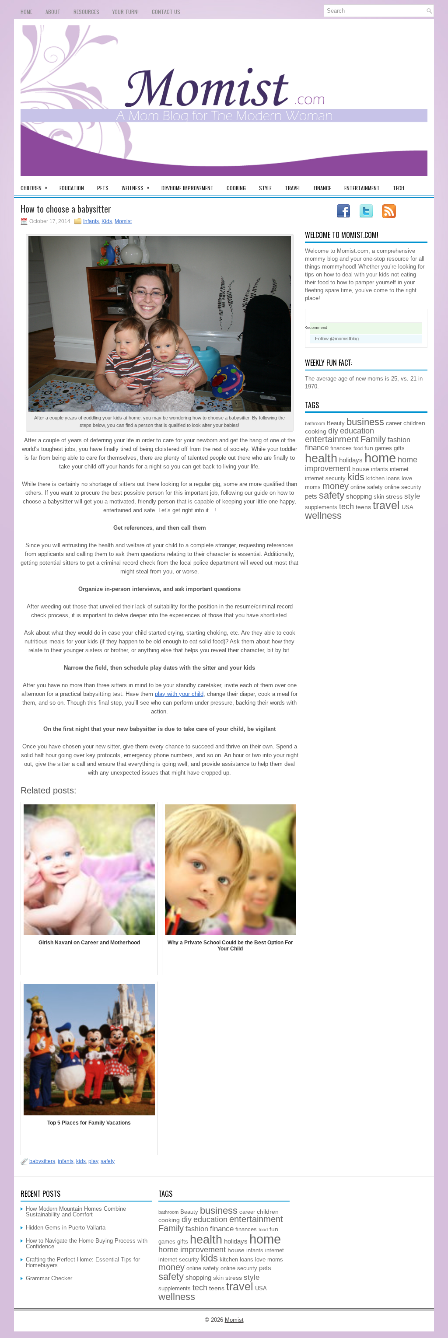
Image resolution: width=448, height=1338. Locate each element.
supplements (321, 507)
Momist (123, 221)
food (358, 448)
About (53, 11)
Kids (107, 221)
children (414, 422)
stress (394, 496)
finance (317, 447)
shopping (359, 496)
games (383, 448)
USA (407, 507)
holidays (351, 460)
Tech (398, 188)
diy (333, 430)
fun (368, 447)
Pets (102, 188)
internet (399, 469)
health (321, 458)
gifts (399, 448)
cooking (315, 431)
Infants (91, 221)
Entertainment (362, 188)
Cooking (236, 188)
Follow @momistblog (337, 338)
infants (66, 1161)
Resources (86, 11)
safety (108, 1161)
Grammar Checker (49, 1278)
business (365, 421)
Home (26, 11)
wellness (323, 515)
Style (265, 188)
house (360, 468)
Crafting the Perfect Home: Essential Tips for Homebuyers (83, 1262)
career (394, 423)
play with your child (179, 694)
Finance (322, 188)
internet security (325, 478)
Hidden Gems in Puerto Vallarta (65, 1227)
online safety (366, 487)
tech (346, 506)
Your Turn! (125, 11)
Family (373, 439)
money (335, 486)
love (407, 478)
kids (81, 1161)
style (412, 496)
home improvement (192, 1249)
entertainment (332, 439)
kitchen (375, 478)
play (93, 1161)
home (380, 458)
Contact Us (166, 11)
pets (311, 496)
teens (363, 506)
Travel (293, 188)
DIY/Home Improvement (187, 188)
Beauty (336, 423)
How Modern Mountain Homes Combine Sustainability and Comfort (76, 1211)
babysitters (42, 1161)
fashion (399, 440)
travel (386, 505)
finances (341, 448)
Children (34, 187)
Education (72, 188)
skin (379, 497)
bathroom (315, 423)
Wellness (135, 187)
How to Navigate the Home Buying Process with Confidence (86, 1243)
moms (313, 487)
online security (403, 487)
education (357, 430)
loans (393, 478)
